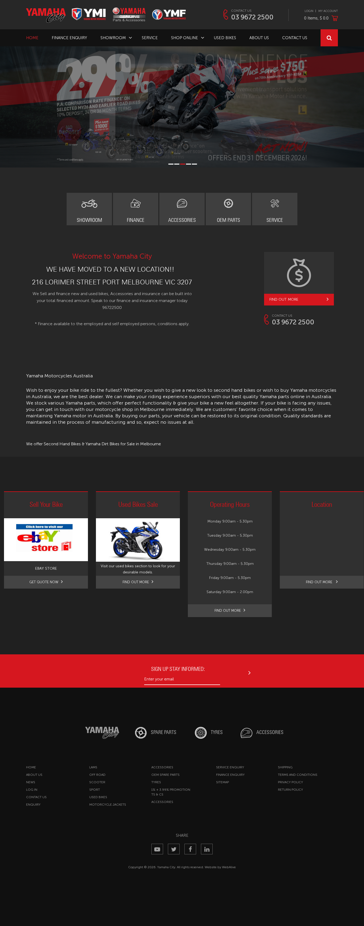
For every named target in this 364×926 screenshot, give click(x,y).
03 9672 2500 (252, 17)
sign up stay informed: (178, 669)
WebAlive (229, 867)
